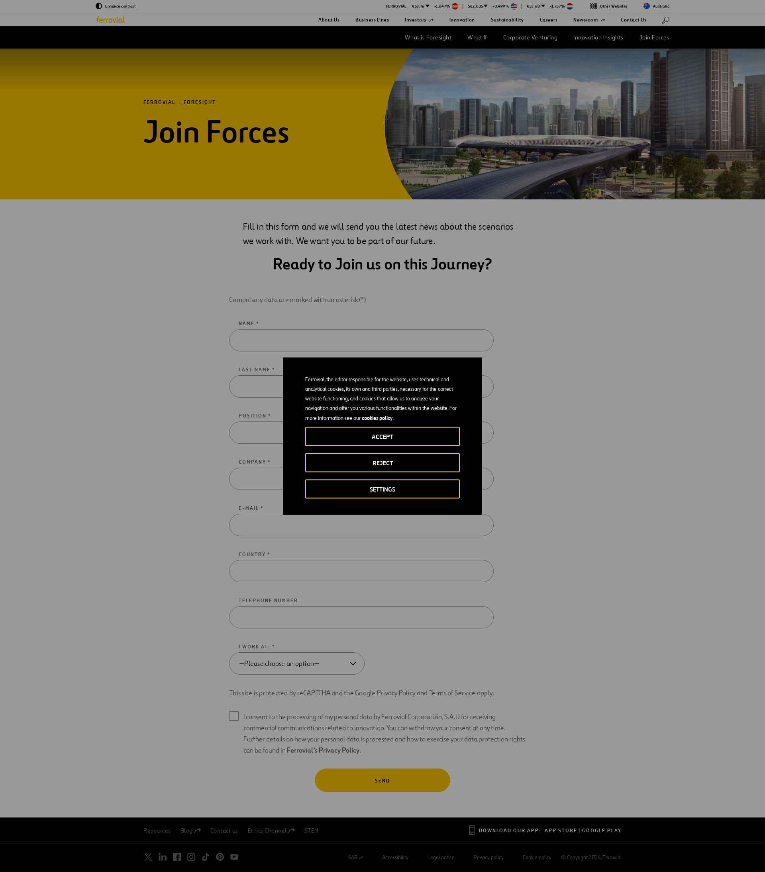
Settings (382, 489)
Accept (382, 436)
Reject (383, 462)
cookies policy (377, 417)
